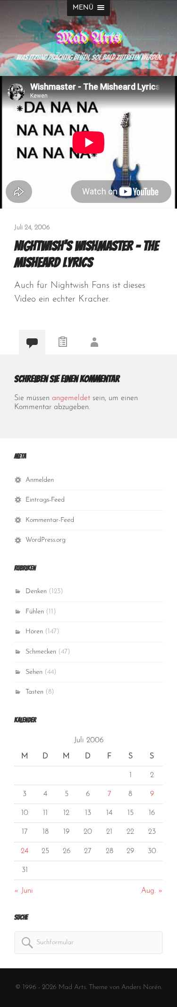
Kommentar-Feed (49, 520)
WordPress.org (45, 540)
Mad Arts (88, 38)
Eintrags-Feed (45, 500)
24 (24, 851)
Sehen (33, 672)
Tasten (34, 692)
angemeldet (71, 398)
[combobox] (88, 942)
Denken (36, 591)
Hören (34, 631)
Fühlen (34, 611)
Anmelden (39, 480)
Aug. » (152, 891)
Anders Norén (141, 987)
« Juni (23, 891)
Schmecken (40, 651)
